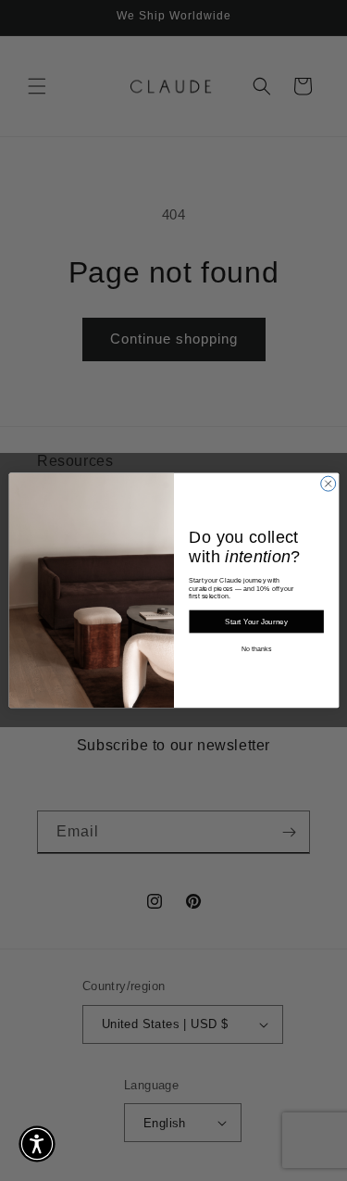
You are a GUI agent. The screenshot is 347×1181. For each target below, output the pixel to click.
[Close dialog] (327, 483)
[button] (37, 1143)
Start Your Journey (256, 622)
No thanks (256, 648)
